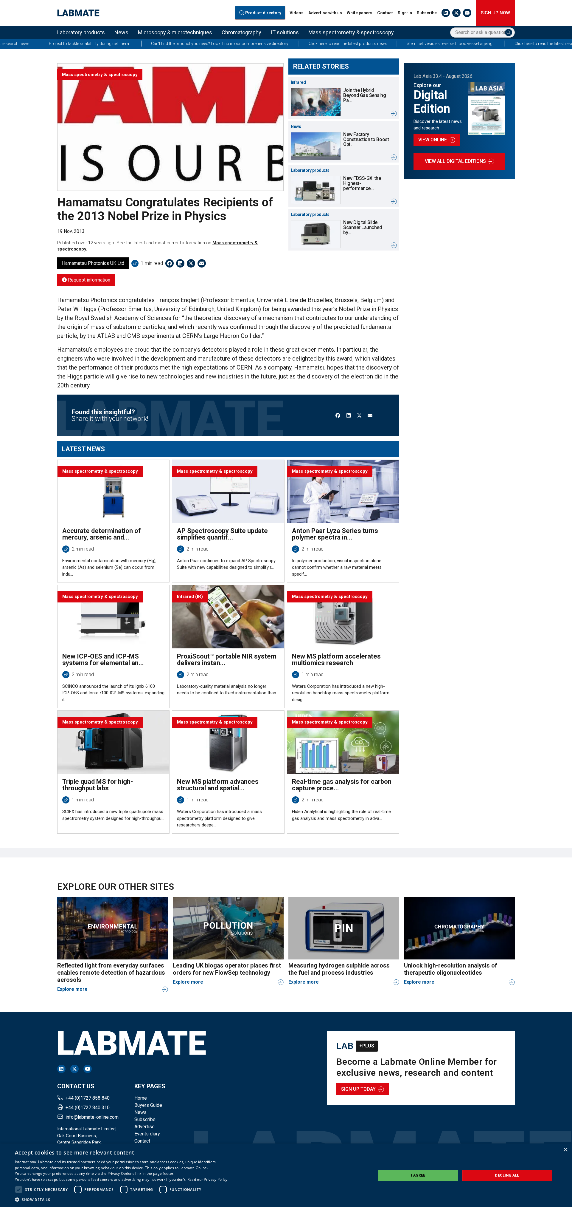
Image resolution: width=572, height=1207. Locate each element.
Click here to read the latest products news (286, 43)
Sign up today (358, 1089)
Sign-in (405, 12)
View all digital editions (455, 161)
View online (432, 140)
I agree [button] (418, 1175)
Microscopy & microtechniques (175, 32)
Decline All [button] (507, 1175)
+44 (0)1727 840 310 (88, 1107)
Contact (385, 12)
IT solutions (285, 32)
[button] (121, 1200)
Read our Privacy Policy (207, 1179)
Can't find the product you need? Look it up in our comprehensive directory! (159, 43)
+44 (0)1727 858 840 (88, 1098)
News (121, 32)
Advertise (144, 1126)
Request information (88, 280)
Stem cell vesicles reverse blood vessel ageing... (389, 43)
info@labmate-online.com (92, 1117)
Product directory (263, 13)
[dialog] (286, 1175)
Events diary (147, 1134)
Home (140, 1098)
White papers (359, 12)
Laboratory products (81, 32)
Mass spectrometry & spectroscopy (351, 32)
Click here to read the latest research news (492, 43)
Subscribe (427, 12)
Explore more (72, 989)
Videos (297, 12)
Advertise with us (325, 12)
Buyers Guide (148, 1105)
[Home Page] (78, 13)
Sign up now (495, 13)
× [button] (565, 1150)
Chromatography (241, 32)
